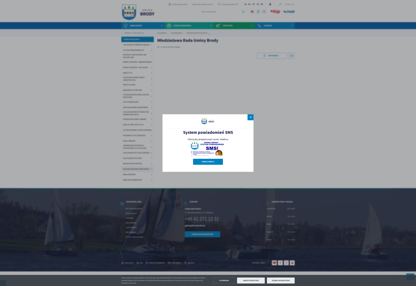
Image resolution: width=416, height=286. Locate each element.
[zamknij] (251, 117)
